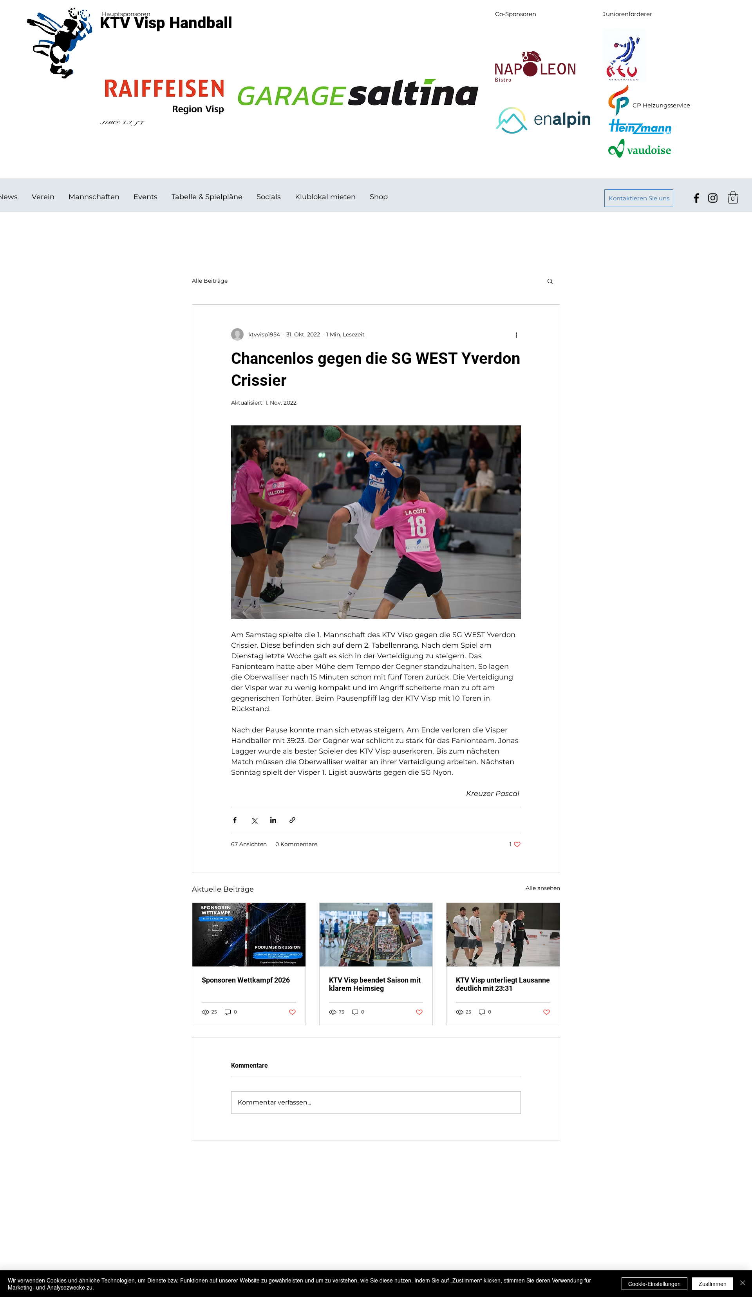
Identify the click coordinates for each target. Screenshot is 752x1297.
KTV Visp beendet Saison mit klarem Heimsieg (375, 984)
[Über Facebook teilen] (235, 820)
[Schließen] (742, 1284)
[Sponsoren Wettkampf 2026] (249, 934)
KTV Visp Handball (166, 23)
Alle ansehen (543, 888)
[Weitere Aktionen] (516, 334)
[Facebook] (696, 198)
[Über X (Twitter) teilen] (254, 820)
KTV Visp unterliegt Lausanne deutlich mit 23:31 (503, 984)
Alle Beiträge (210, 280)
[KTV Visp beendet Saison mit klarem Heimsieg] (376, 934)
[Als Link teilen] (292, 820)
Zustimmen (713, 1284)
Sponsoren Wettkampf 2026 (246, 980)
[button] (733, 197)
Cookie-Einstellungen (654, 1284)
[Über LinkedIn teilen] (273, 820)
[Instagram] (713, 198)
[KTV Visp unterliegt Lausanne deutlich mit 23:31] (503, 934)
